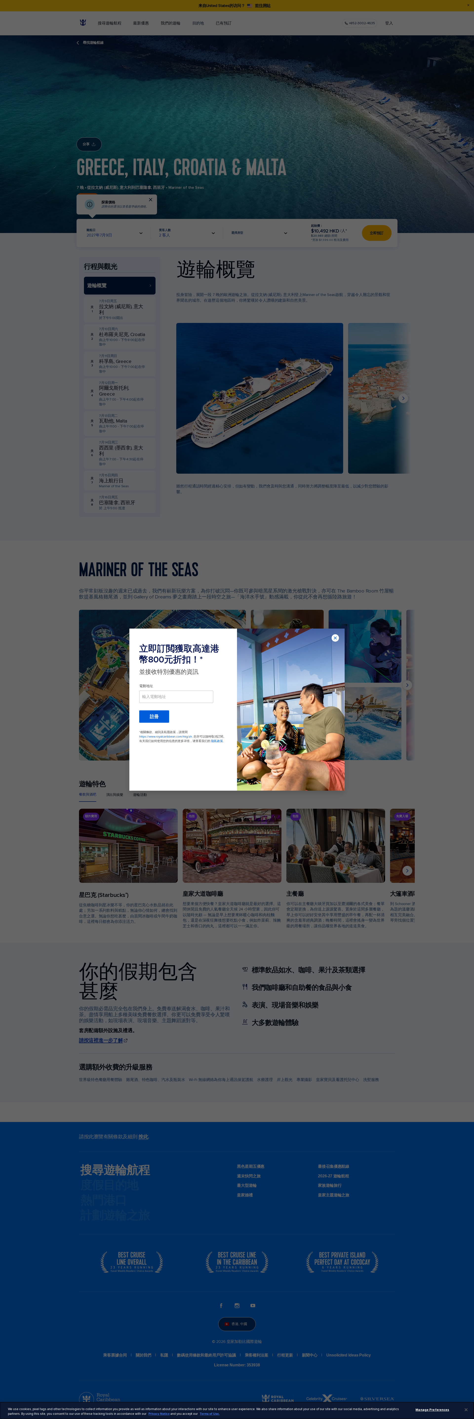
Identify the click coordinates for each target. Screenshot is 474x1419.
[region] (237, 1410)
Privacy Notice (159, 1414)
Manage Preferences (432, 1410)
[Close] (466, 1409)
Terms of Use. (210, 1414)
